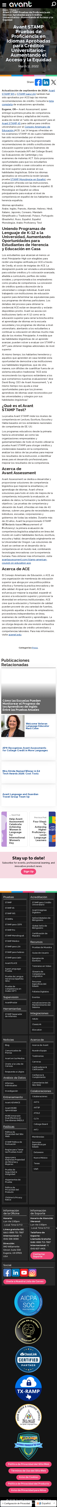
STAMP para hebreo (14, 952)
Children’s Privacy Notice (13, 1199)
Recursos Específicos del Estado (39, 984)
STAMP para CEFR (13, 925)
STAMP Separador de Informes (13, 1015)
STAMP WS (10, 914)
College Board (41, 1124)
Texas (37, 1164)
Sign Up (29, 871)
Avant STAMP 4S (11, 123)
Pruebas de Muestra (42, 947)
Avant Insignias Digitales (39, 911)
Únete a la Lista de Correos (14, 1065)
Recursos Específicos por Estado (39, 1144)
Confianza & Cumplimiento (38, 1076)
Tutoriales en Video (41, 966)
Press (13, 10)
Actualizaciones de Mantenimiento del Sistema (41, 1005)
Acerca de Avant (40, 1045)
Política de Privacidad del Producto (12, 1190)
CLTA (36, 1119)
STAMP (8, 903)
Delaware (39, 1152)
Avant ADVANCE (12, 1103)
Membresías (38, 1137)
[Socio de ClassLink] (28, 1360)
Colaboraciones (39, 1097)
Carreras (36, 1062)
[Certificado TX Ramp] (28, 1388)
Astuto (35, 1019)
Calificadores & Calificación (39, 1068)
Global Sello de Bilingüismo (39, 927)
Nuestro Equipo (39, 1051)
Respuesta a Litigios (14, 1072)
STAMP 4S (9, 908)
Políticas (8, 1126)
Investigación (11, 1091)
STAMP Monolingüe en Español (28, 179)
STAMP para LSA (26, 94)
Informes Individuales (11, 1084)
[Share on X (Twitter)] (53, 82)
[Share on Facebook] (38, 82)
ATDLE (37, 1113)
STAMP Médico (12, 941)
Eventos (36, 997)
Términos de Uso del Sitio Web (28, 1471)
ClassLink (36, 1024)
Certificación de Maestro (40, 935)
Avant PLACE (11, 963)
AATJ (36, 1130)
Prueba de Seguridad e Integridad (11, 1172)
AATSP (37, 1108)
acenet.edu (15, 634)
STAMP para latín (13, 958)
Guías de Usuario (40, 953)
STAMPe (9, 919)
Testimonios (38, 1056)
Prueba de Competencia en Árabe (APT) (13, 989)
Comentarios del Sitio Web (40, 1084)
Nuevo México (40, 1158)
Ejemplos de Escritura (38, 960)
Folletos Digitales (40, 992)
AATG (36, 1102)
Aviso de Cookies (28, 1477)
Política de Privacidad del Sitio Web (14, 1134)
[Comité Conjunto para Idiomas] (28, 1417)
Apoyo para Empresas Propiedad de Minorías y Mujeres (15, 1161)
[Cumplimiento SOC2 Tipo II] (28, 1302)
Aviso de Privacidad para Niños (28, 1490)
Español (46, 1503)
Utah (36, 1169)
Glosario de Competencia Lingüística (38, 974)
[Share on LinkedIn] (45, 82)
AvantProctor (11, 1003)
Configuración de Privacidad (17, 1503)
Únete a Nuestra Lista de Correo (24, 1281)
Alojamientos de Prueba (13, 1181)
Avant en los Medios (14, 1059)
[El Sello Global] (28, 1331)
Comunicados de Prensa (13, 1052)
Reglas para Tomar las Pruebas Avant (14, 1151)
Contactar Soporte (39, 1255)
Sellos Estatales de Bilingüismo (41, 919)
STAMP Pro (10, 930)
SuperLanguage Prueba (13, 970)
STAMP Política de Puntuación (13, 1143)
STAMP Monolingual (14, 936)
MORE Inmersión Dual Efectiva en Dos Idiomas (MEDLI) (14, 1118)
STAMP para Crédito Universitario (41, 904)
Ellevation (37, 1030)
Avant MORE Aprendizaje (11, 1109)
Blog (5, 10)
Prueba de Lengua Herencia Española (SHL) (14, 979)
